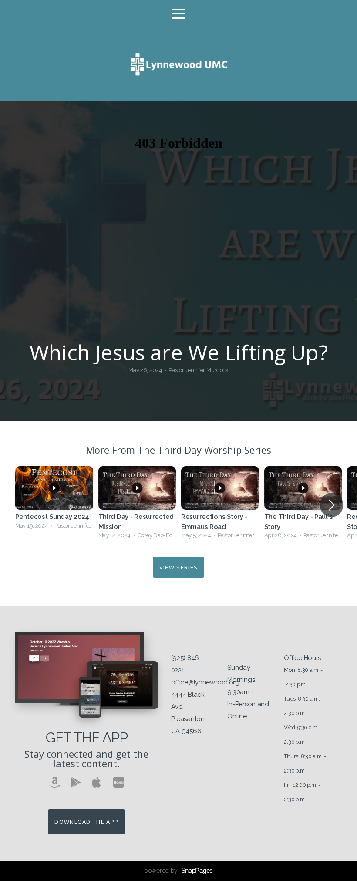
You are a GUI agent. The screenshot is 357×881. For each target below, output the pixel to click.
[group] (54, 500)
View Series (178, 567)
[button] (331, 505)
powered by (178, 870)
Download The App (86, 822)
